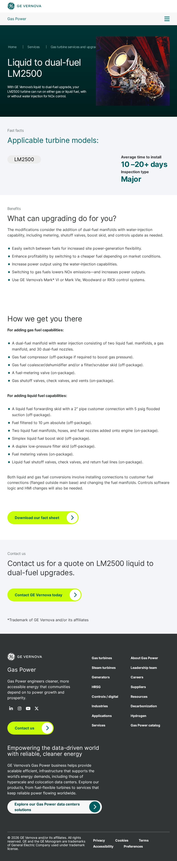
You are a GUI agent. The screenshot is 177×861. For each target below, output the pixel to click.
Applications (102, 716)
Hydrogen (138, 716)
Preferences (133, 846)
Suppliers (138, 687)
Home (12, 47)
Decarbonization (144, 706)
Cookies (121, 840)
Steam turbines (104, 668)
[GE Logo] (24, 6)
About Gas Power (144, 658)
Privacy (99, 840)
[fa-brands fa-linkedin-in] (11, 709)
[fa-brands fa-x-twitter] (36, 709)
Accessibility (103, 846)
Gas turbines (102, 658)
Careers (137, 677)
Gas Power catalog (145, 725)
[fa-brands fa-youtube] (28, 709)
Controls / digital (105, 696)
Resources (139, 696)
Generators (101, 677)
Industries (100, 706)
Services (33, 47)
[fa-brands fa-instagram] (19, 709)
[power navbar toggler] (167, 19)
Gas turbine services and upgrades (76, 47)
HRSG (96, 687)
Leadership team (144, 668)
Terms (144, 840)
